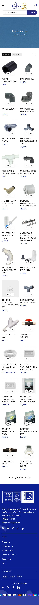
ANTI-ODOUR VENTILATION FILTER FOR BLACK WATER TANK (28, 236)
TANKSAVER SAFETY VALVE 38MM (26, 463)
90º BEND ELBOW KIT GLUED (27, 269)
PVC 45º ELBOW (27, 79)
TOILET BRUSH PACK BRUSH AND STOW (9, 235)
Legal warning (7, 550)
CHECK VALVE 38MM (8, 462)
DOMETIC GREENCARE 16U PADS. (9, 431)
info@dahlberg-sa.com (11, 522)
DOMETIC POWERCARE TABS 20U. (28, 431)
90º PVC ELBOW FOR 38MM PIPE (27, 110)
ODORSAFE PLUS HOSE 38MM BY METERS (9, 366)
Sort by (16, 54)
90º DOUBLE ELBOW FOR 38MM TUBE (28, 141)
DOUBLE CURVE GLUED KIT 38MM (28, 301)
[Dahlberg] (19, 5)
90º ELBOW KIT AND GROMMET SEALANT (9, 270)
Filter (7, 54)
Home (15, 35)
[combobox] (19, 12)
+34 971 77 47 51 (8, 519)
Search (32, 12)
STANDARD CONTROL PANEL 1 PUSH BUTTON (28, 366)
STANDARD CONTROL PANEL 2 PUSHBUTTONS (10, 399)
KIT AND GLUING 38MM (9, 335)
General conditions (9, 555)
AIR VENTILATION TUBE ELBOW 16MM (9, 203)
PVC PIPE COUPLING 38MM (9, 80)
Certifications (7, 546)
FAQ (3, 563)
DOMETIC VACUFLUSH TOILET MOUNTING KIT (10, 303)
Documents (6, 559)
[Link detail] (3, 529)
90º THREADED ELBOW (8, 140)
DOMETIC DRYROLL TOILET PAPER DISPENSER (28, 203)
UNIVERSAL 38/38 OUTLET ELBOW (28, 172)
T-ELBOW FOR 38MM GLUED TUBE (10, 172)
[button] (8, 73)
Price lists (6, 542)
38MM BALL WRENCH (25, 335)
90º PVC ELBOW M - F (10, 110)
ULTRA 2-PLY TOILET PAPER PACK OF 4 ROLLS (27, 399)
